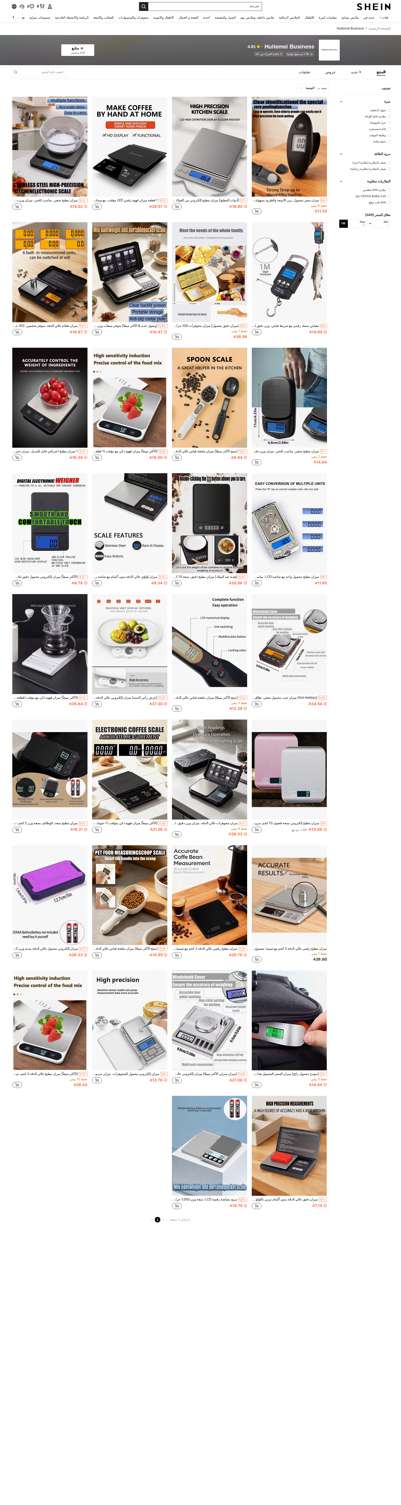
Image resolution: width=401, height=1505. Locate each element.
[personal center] (50, 6)
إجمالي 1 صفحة (180, 1219)
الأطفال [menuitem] (309, 17)
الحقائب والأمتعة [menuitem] (103, 17)
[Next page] (152, 1219)
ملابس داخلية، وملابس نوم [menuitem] (257, 17)
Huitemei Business (289, 47)
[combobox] (313, 88)
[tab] (381, 72)
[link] (41, 6)
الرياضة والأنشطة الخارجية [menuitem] (72, 17)
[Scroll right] (13, 17)
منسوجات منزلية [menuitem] (39, 17)
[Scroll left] (19, 17)
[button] (22, 6)
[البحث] (143, 6)
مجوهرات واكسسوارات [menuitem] (134, 17)
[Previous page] (163, 1219)
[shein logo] (374, 6)
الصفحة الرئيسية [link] (380, 28)
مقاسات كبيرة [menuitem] (328, 17)
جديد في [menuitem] (368, 17)
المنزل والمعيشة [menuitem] (225, 17)
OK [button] (343, 223)
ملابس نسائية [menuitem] (350, 17)
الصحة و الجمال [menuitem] (188, 17)
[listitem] (299, 54)
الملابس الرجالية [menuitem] (289, 17)
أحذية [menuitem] (206, 17)
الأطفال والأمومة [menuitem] (163, 17)
